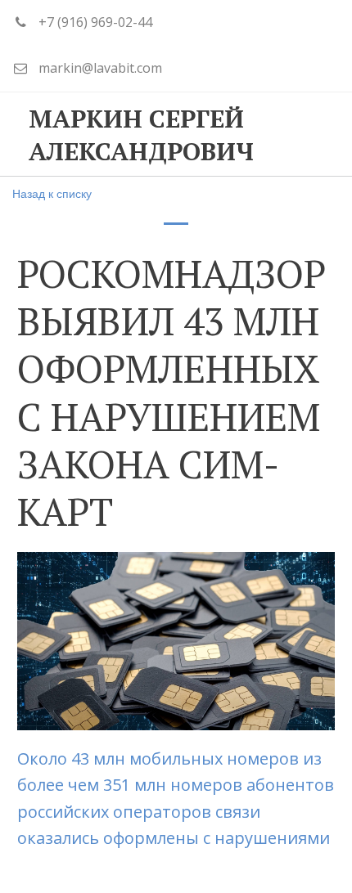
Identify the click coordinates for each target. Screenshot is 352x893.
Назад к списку (52, 193)
